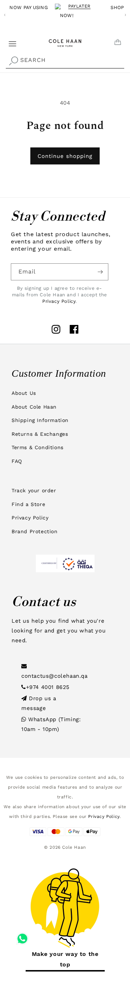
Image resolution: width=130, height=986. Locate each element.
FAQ (17, 461)
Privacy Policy (58, 301)
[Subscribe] (100, 271)
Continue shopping (65, 156)
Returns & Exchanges (40, 434)
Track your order (34, 490)
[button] (7, 40)
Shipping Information (40, 420)
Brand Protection (35, 531)
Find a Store (28, 504)
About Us (24, 393)
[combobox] (65, 60)
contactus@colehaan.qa (54, 676)
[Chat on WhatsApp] (22, 936)
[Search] (13, 61)
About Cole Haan (34, 407)
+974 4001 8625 (48, 687)
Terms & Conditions (38, 447)
